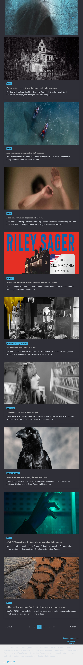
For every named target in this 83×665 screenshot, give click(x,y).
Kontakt (71, 644)
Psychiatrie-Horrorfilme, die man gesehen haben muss (31, 88)
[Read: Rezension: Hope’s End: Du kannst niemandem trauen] (41, 253)
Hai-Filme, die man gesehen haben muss (25, 153)
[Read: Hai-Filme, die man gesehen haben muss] (41, 123)
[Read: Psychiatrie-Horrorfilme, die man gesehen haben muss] (41, 58)
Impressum (71, 641)
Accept (6, 662)
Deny (13, 662)
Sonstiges (23, 343)
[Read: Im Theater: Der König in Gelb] (41, 318)
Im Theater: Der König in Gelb (21, 347)
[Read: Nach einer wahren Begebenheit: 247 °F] (41, 188)
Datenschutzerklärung (71, 638)
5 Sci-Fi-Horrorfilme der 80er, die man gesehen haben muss (34, 542)
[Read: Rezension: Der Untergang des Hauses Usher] (41, 448)
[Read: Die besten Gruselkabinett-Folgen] (41, 383)
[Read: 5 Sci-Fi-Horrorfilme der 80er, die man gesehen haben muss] (41, 513)
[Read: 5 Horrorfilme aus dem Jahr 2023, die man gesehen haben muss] (41, 577)
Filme (9, 84)
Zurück (9, 627)
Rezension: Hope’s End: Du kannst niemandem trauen (31, 282)
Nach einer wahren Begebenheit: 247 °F (24, 218)
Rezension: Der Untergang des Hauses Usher (27, 477)
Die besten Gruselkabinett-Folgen (22, 412)
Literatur (10, 278)
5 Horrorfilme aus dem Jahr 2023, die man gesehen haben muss (35, 607)
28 (53, 627)
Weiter (74, 627)
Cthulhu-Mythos (12, 343)
